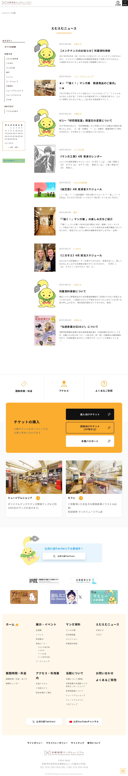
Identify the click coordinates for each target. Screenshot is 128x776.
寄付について (94, 742)
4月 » (17, 147)
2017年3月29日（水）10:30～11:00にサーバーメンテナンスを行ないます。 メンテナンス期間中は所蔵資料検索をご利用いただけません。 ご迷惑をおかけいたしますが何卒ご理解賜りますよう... (90, 59)
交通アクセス (42, 683)
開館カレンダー (13, 683)
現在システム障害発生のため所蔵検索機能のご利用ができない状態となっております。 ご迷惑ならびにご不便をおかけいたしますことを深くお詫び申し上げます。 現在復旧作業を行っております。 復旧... (90, 299)
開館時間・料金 (16, 673)
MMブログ (9, 106)
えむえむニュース (107, 624)
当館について (75, 673)
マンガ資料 (73, 624)
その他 (8, 99)
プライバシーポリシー (57, 742)
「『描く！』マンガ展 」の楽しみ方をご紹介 (86, 219)
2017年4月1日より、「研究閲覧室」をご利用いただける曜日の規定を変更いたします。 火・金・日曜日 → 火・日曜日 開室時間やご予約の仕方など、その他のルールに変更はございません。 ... (90, 128)
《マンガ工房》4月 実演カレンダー (80, 156)
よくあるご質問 (106, 680)
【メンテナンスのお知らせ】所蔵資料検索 (84, 50)
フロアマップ (72, 704)
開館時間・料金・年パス (16, 679)
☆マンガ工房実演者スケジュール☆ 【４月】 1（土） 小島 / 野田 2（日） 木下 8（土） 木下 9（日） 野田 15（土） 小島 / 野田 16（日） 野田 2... (89, 164)
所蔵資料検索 (72, 643)
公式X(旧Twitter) (66, 556)
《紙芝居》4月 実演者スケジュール (80, 189)
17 (16, 133)
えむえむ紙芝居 (80, 182)
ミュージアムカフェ (13, 95)
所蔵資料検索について (72, 291)
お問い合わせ (105, 673)
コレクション (72, 639)
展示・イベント (46, 624)
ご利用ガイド (42, 688)
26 (21, 136)
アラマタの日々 (12, 111)
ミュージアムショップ (83, 76)
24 (16, 136)
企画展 (39, 630)
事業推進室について (74, 691)
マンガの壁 (71, 630)
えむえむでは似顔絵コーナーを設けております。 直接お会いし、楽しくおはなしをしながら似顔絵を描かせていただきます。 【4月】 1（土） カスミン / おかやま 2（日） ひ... (90, 264)
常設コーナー (42, 643)
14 (9, 133)
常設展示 (40, 639)
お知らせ (78, 44)
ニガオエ (77, 248)
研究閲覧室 (71, 634)
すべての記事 (10, 47)
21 (9, 136)
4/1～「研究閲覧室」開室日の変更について (85, 120)
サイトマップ (77, 742)
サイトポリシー (35, 742)
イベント (9, 77)
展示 (75, 212)
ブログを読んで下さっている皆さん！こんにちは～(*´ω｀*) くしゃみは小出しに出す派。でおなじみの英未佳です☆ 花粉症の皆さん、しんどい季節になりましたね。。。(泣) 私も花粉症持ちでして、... (90, 96)
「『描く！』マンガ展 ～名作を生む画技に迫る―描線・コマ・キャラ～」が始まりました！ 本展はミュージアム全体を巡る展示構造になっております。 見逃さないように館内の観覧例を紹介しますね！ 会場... (90, 227)
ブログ (99, 634)
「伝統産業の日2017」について (78, 326)
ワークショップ (12, 81)
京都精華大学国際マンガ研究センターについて (76, 685)
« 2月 (11, 147)
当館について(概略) (74, 679)
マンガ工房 (79, 149)
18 (19, 133)
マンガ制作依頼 (44, 657)
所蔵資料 (9, 86)
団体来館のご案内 (44, 692)
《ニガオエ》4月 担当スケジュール (80, 255)
